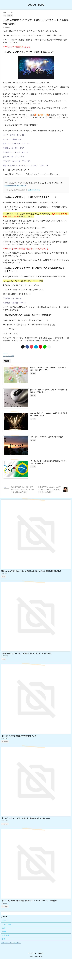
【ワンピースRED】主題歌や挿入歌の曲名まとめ (18, 736)
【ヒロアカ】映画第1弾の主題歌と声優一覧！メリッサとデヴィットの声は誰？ (29, 901)
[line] (45, 347)
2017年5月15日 (34, 189)
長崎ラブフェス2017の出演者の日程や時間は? (46, 437)
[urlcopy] (49, 347)
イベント (5, 353)
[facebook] (27, 347)
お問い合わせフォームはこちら (11, 943)
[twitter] (23, 347)
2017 (4, 356)
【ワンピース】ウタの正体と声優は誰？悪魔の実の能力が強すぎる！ (25, 818)
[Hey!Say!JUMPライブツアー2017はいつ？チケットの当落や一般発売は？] (36, 347)
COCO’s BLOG (36, 5)
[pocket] (31, 347)
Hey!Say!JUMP (10, 356)
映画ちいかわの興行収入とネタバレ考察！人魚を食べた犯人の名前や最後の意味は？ (31, 571)
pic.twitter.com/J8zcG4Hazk (15, 185)
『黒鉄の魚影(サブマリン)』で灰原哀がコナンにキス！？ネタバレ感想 (26, 653)
